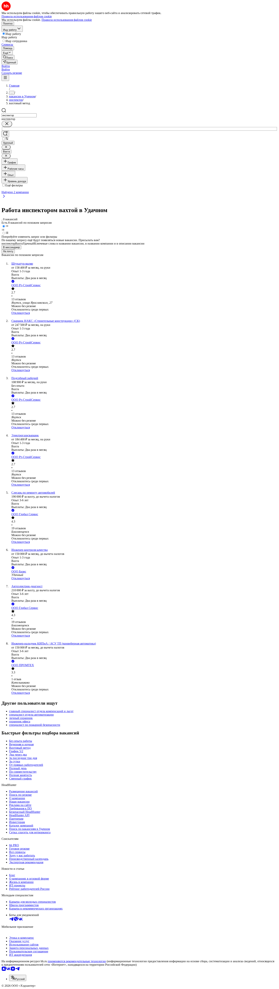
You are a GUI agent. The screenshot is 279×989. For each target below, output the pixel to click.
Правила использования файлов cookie (67, 19)
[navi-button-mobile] (5, 78)
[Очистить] (7, 124)
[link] (8, 57)
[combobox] (19, 115)
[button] (6, 66)
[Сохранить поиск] (5, 134)
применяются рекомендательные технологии (77, 961)
